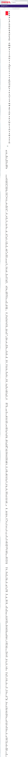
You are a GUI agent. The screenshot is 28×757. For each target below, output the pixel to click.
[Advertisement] (15, 33)
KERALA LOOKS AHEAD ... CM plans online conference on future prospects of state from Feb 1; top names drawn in (9, 77)
